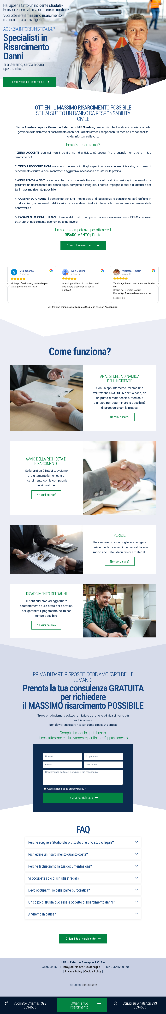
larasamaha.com (89, 985)
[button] (7, 284)
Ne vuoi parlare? (119, 417)
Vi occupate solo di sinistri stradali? (53, 878)
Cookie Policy (92, 971)
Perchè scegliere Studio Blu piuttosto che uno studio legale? (71, 842)
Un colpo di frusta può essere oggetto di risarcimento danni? (71, 902)
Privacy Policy (73, 971)
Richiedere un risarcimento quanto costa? (58, 854)
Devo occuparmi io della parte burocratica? (59, 890)
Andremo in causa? (42, 914)
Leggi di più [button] (68, 298)
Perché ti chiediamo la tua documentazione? (60, 866)
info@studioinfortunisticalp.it (81, 967)
